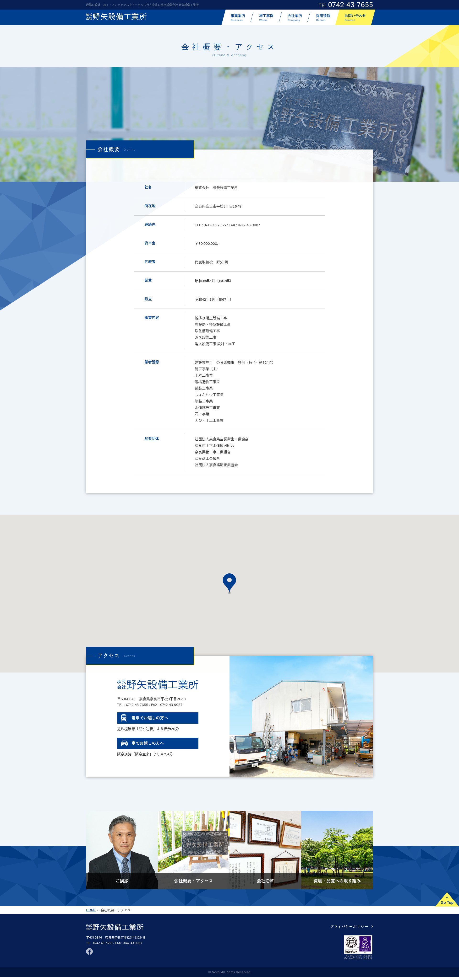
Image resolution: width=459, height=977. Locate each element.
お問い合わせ (355, 17)
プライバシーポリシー (349, 926)
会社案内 (295, 17)
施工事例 (266, 17)
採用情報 (323, 17)
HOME (91, 910)
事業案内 (238, 17)
